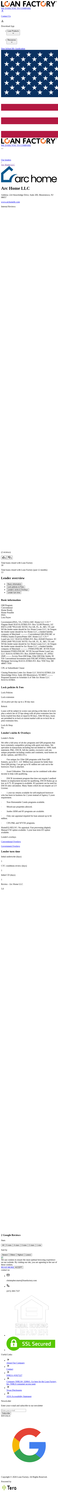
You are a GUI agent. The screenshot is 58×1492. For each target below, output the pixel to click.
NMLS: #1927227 (14, 1375)
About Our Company (15, 1363)
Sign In (4, 48)
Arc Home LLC (8, 165)
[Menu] (2, 148)
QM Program (6, 605)
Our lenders (6, 160)
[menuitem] (13, 32)
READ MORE (7, 1267)
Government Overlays (10, 846)
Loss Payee (6, 617)
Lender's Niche (7, 738)
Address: (5, 195)
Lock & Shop (7, 725)
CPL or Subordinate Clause (12, 668)
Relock (4, 706)
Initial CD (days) (8, 875)
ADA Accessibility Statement (18, 1396)
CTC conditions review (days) (14, 866)
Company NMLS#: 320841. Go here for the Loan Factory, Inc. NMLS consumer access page (31, 1382)
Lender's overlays (8, 837)
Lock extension (7, 697)
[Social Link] (29, 1472)
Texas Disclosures (14, 1390)
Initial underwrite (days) (11, 856)
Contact (9, 1369)
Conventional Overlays (11, 841)
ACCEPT (18, 1267)
